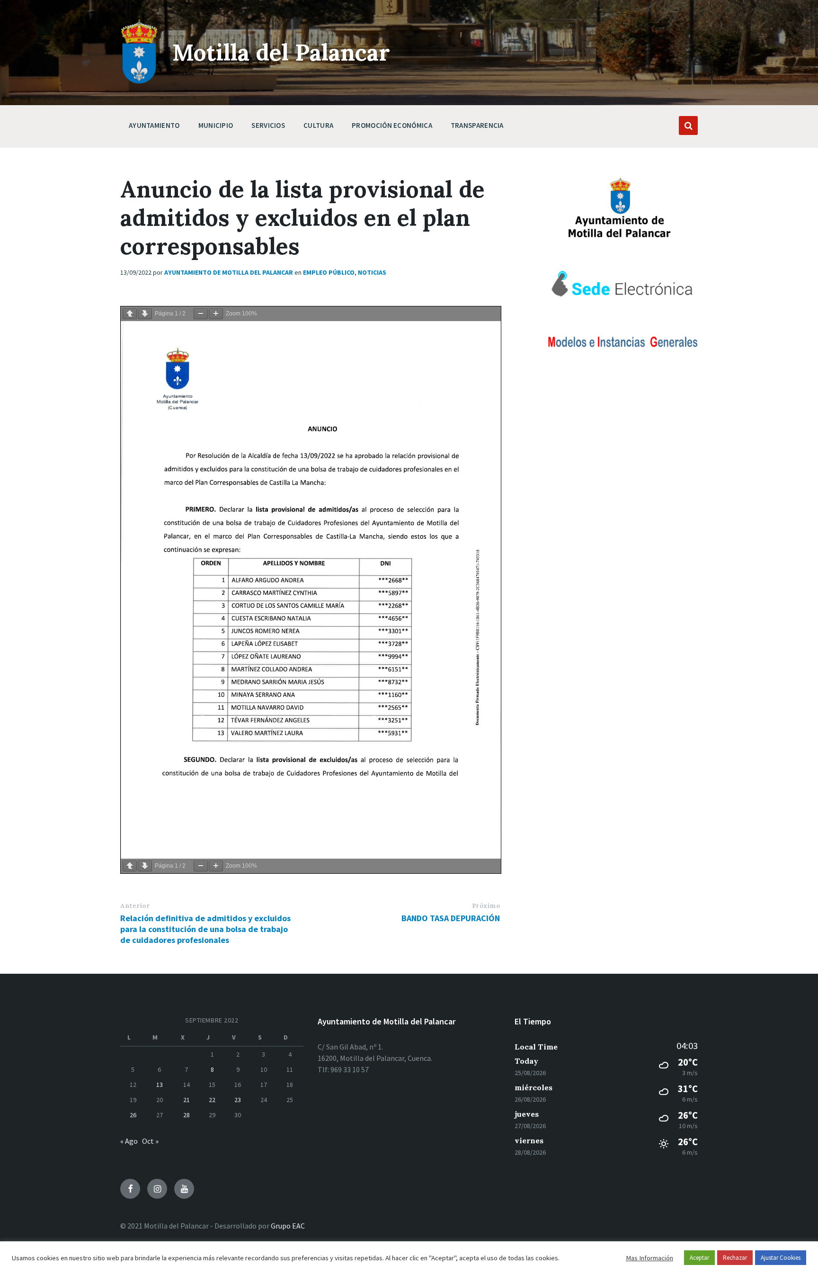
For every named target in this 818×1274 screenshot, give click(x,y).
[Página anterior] (130, 313)
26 (133, 1115)
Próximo (486, 906)
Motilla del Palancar (281, 52)
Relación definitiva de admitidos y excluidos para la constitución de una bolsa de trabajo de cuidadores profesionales (205, 929)
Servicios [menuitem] (268, 125)
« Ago (129, 1141)
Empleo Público (329, 272)
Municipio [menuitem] (215, 125)
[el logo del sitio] (139, 81)
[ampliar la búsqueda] (688, 125)
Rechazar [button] (735, 1258)
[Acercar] (216, 313)
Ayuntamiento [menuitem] (154, 125)
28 (186, 1115)
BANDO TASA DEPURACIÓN (450, 918)
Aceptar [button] (699, 1258)
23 (237, 1099)
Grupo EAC (288, 1225)
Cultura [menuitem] (318, 125)
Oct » (150, 1141)
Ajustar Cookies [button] (780, 1258)
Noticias (372, 272)
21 (186, 1099)
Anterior (135, 906)
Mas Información (649, 1258)
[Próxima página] (145, 313)
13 (159, 1084)
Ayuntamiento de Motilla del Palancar (228, 272)
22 (212, 1099)
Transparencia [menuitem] (477, 125)
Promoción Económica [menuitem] (392, 125)
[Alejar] (201, 313)
